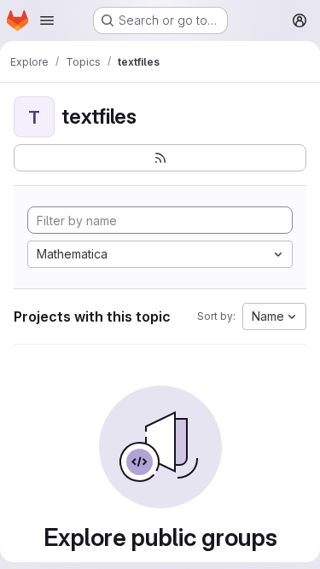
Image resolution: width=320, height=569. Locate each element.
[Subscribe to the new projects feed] (160, 157)
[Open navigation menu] (47, 20)
